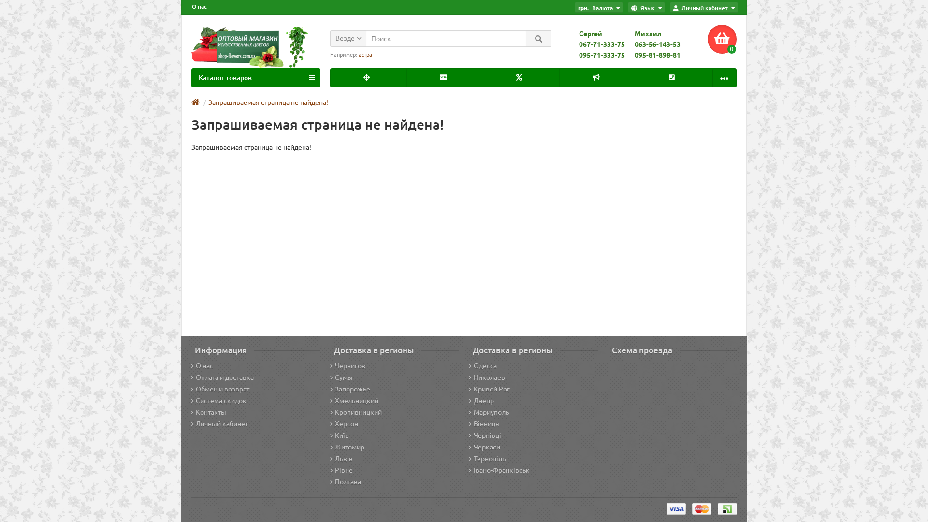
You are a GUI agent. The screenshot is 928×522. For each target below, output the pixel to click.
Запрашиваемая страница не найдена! (268, 102)
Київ (342, 435)
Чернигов (350, 366)
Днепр (484, 401)
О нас (199, 6)
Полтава (348, 482)
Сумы (344, 377)
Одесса (485, 366)
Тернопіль (490, 459)
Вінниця (486, 424)
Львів (344, 459)
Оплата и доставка (225, 377)
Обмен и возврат (222, 389)
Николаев (489, 377)
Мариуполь (491, 412)
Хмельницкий (356, 401)
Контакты (211, 412)
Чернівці (487, 435)
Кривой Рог (492, 389)
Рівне (344, 470)
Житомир (349, 447)
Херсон (346, 424)
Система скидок (221, 401)
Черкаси (487, 447)
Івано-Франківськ (502, 470)
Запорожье (352, 389)
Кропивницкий (358, 412)
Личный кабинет (222, 424)
